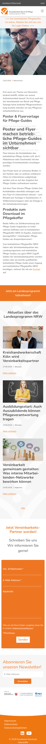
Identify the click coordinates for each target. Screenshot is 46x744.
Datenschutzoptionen (15, 727)
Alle (23, 508)
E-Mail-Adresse (12, 580)
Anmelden (23, 681)
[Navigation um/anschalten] (42, 11)
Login (43, 3)
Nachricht (8, 591)
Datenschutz (10, 724)
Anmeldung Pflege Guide (11, 3)
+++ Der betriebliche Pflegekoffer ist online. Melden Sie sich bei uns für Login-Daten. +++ (23, 22)
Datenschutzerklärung (23, 628)
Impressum (10, 720)
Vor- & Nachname (13, 568)
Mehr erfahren (9, 373)
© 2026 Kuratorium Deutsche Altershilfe (23, 741)
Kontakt (36, 269)
